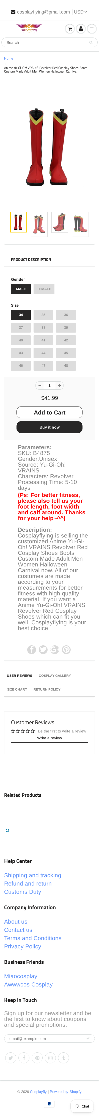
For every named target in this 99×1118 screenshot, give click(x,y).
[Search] (91, 42)
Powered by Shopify (66, 1092)
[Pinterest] (37, 1057)
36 (66, 315)
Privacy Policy (22, 946)
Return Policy (47, 689)
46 (21, 365)
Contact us (18, 930)
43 (21, 353)
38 (43, 327)
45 (66, 353)
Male (21, 289)
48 (66, 365)
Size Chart (17, 689)
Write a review (49, 738)
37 (21, 327)
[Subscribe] (88, 1038)
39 (66, 327)
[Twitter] (10, 1057)
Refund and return (28, 883)
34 (21, 315)
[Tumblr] (63, 1057)
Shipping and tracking (32, 875)
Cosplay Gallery (55, 676)
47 (43, 365)
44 (43, 353)
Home (8, 58)
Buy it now (50, 427)
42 (66, 340)
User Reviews (19, 676)
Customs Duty (22, 892)
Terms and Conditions (33, 938)
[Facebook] (23, 1057)
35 (43, 315)
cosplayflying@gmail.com (43, 12)
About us (16, 921)
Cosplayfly (38, 1092)
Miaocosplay (20, 976)
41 (43, 340)
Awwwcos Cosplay (28, 984)
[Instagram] (50, 1057)
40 (21, 340)
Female (44, 289)
